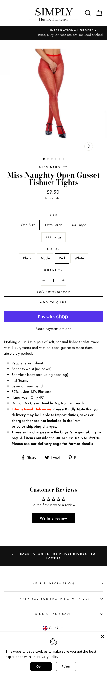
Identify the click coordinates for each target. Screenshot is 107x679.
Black (27, 258)
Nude (45, 258)
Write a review (53, 518)
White (79, 258)
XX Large (79, 224)
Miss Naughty (53, 167)
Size (53, 215)
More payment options (53, 328)
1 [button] (44, 159)
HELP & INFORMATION (53, 583)
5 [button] (60, 159)
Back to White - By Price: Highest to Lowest (57, 556)
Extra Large (54, 224)
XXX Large (53, 237)
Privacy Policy (48, 656)
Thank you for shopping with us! (53, 599)
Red (62, 258)
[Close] (102, 636)
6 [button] (64, 159)
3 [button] (52, 159)
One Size (28, 224)
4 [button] (56, 159)
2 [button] (48, 159)
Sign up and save (53, 614)
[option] (53, 33)
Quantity (53, 270)
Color (53, 249)
